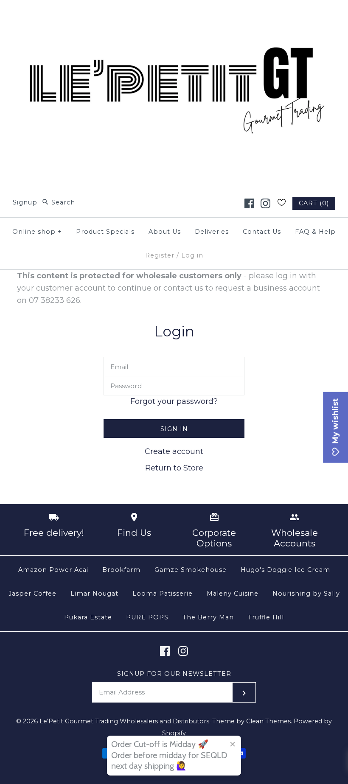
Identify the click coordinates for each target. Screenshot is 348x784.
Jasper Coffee (32, 593)
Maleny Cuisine (232, 593)
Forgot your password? (174, 401)
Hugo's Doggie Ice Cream (285, 570)
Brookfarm (121, 570)
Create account (174, 451)
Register (159, 255)
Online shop (37, 231)
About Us (165, 231)
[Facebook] (249, 203)
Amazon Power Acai (53, 570)
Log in (192, 255)
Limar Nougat (94, 593)
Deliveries (212, 231)
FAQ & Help (315, 231)
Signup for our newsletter (174, 674)
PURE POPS (147, 617)
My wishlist (335, 422)
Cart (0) (314, 203)
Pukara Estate (88, 617)
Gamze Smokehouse (190, 570)
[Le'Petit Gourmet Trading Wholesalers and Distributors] (174, 14)
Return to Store (174, 468)
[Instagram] (265, 203)
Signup (25, 202)
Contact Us (262, 231)
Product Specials (105, 231)
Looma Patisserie (162, 593)
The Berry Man (208, 617)
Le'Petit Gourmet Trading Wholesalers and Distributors (124, 721)
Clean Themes (268, 721)
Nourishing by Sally (306, 593)
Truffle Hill (266, 617)
